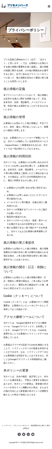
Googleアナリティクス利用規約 (25, 359)
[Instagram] (28, 434)
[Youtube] (32, 434)
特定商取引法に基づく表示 (40, 425)
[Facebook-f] (19, 434)
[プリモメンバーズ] (14, 5)
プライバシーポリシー (21, 425)
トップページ (7, 425)
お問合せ (26, 428)
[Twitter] (23, 434)
